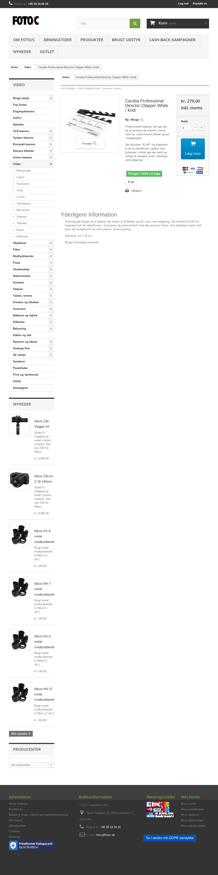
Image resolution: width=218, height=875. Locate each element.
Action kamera (22, 157)
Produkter (91, 39)
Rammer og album (25, 341)
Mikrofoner (23, 210)
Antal (184, 121)
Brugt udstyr (126, 39)
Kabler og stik (22, 335)
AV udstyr (19, 354)
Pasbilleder (20, 368)
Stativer (18, 289)
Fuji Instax (20, 104)
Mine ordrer (188, 803)
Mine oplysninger (192, 820)
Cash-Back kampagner (172, 39)
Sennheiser (23, 203)
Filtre (16, 249)
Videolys (21, 216)
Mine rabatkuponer (193, 825)
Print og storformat (25, 374)
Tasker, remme (22, 295)
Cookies (14, 831)
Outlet (47, 51)
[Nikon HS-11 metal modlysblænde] (19, 534)
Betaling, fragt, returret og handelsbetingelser (39, 814)
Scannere (19, 308)
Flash (16, 262)
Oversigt (14, 836)
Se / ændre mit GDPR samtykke (170, 838)
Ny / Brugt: (132, 119)
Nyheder (22, 51)
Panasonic (23, 183)
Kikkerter (19, 322)
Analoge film (21, 348)
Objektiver (19, 243)
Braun (20, 229)
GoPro (17, 118)
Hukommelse (21, 276)
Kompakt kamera (24, 144)
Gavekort (19, 361)
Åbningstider (58, 39)
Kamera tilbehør (23, 150)
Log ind (183, 3)
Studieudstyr (21, 269)
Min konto (190, 796)
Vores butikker (18, 803)
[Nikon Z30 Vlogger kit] (19, 424)
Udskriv (137, 190)
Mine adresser (190, 814)
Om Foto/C (24, 39)
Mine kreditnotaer (192, 809)
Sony (19, 190)
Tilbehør (21, 223)
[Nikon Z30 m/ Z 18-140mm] (19, 479)
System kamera (23, 137)
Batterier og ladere (25, 315)
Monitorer (22, 236)
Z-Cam (20, 197)
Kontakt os (200, 3)
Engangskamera (23, 111)
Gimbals (18, 282)
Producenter (27, 749)
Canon (20, 177)
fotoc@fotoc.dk (105, 835)
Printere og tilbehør (26, 302)
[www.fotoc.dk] (40, 18)
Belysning (19, 328)
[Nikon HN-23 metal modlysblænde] (19, 692)
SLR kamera (21, 131)
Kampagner (20, 387)
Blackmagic (23, 170)
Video (17, 164)
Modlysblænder (23, 256)
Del (131, 182)
